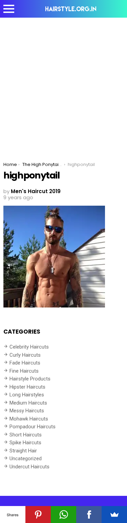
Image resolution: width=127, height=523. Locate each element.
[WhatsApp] (63, 514)
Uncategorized (25, 458)
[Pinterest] (38, 514)
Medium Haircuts (28, 403)
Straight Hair (23, 451)
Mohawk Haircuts (28, 419)
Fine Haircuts (24, 371)
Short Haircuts (25, 435)
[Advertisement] (63, 84)
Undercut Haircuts (29, 467)
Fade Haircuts (24, 363)
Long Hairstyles (26, 395)
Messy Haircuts (26, 411)
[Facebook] (89, 514)
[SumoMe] (114, 514)
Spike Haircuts (25, 443)
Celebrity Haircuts (29, 347)
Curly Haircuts (25, 355)
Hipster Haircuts (27, 387)
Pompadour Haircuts (32, 427)
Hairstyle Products (29, 379)
